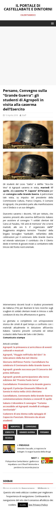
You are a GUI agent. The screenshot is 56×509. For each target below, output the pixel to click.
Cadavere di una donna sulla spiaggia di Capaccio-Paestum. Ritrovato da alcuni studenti (24, 417)
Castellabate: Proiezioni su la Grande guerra (27, 384)
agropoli (15, 426)
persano (44, 432)
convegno (31, 426)
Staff (24, 115)
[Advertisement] (28, 56)
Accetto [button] (23, 504)
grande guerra (27, 432)
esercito (9, 432)
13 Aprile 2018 (11, 115)
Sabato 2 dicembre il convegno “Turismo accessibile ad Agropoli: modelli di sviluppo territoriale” (26, 406)
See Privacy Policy (38, 504)
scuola (9, 438)
